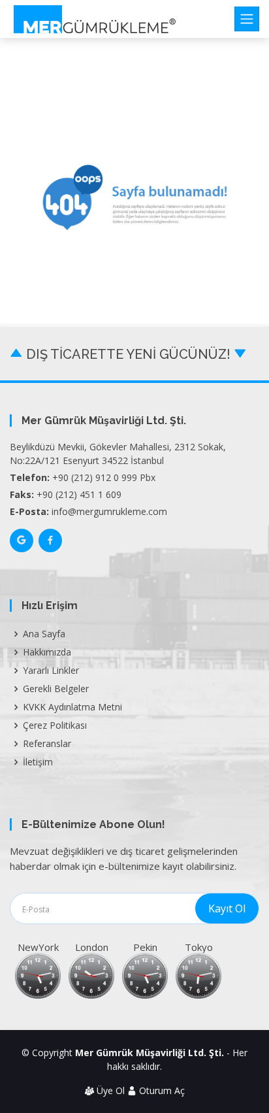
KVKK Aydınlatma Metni (72, 707)
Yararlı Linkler (51, 670)
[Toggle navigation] (246, 19)
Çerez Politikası (55, 725)
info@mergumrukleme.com (109, 511)
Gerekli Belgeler (56, 688)
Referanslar (47, 743)
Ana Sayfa (44, 634)
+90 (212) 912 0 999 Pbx (103, 477)
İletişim (38, 762)
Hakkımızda (47, 652)
